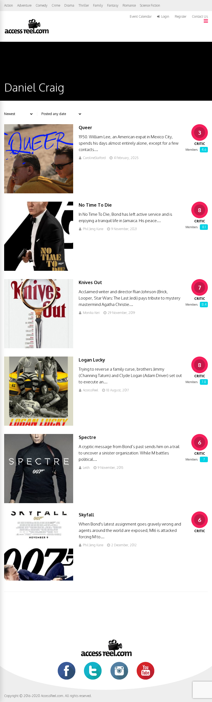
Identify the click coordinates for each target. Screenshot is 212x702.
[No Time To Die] (38, 269)
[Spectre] (38, 501)
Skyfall (86, 515)
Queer (85, 127)
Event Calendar (141, 16)
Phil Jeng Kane (93, 229)
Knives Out (90, 282)
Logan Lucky (92, 360)
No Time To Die (95, 205)
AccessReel (90, 390)
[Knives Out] (38, 346)
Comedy (41, 5)
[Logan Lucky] (38, 424)
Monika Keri (91, 313)
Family (98, 5)
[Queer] (38, 191)
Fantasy (112, 5)
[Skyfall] (38, 579)
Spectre (87, 437)
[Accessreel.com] (26, 33)
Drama (69, 5)
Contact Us (200, 16)
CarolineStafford (94, 158)
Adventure (24, 5)
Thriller (83, 5)
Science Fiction (150, 5)
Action (8, 5)
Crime (56, 5)
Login (165, 16)
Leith (86, 468)
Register (180, 16)
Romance (129, 5)
